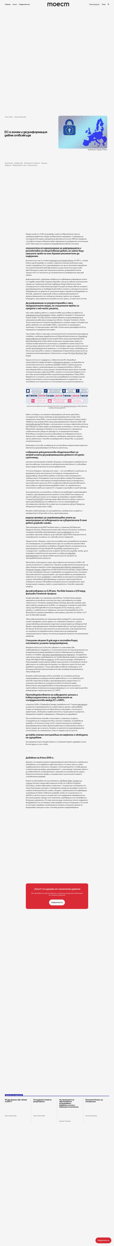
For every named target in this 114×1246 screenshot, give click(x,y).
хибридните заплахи (61, 362)
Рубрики (8, 4)
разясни (50, 659)
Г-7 (53, 690)
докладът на (61, 260)
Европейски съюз (20, 165)
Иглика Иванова (20, 117)
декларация (82, 704)
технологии (33, 165)
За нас (15, 4)
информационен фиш (69, 406)
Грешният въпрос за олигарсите (94, 1101)
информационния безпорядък (38, 315)
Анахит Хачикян (65, 1121)
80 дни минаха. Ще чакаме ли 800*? (16, 1101)
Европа (8, 165)
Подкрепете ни (57, 902)
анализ (44, 163)
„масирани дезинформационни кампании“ (58, 655)
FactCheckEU (37, 499)
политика (9, 163)
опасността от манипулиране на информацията (52, 248)
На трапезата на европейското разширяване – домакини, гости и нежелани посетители (69, 1103)
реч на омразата (64, 532)
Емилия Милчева (10, 1116)
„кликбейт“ (46, 577)
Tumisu (99, 149)
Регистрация (94, 4)
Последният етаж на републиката (42, 1101)
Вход (103, 4)
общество (19, 163)
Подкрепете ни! (24, 4)
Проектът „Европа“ (32, 163)
